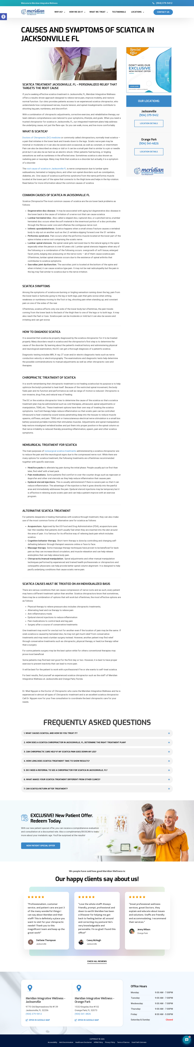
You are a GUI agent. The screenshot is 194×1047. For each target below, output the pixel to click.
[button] (3, 16)
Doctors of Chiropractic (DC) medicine (41, 137)
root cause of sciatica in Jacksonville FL (46, 168)
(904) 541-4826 (148, 143)
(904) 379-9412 (148, 115)
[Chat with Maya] (187, 1040)
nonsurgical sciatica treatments (60, 451)
